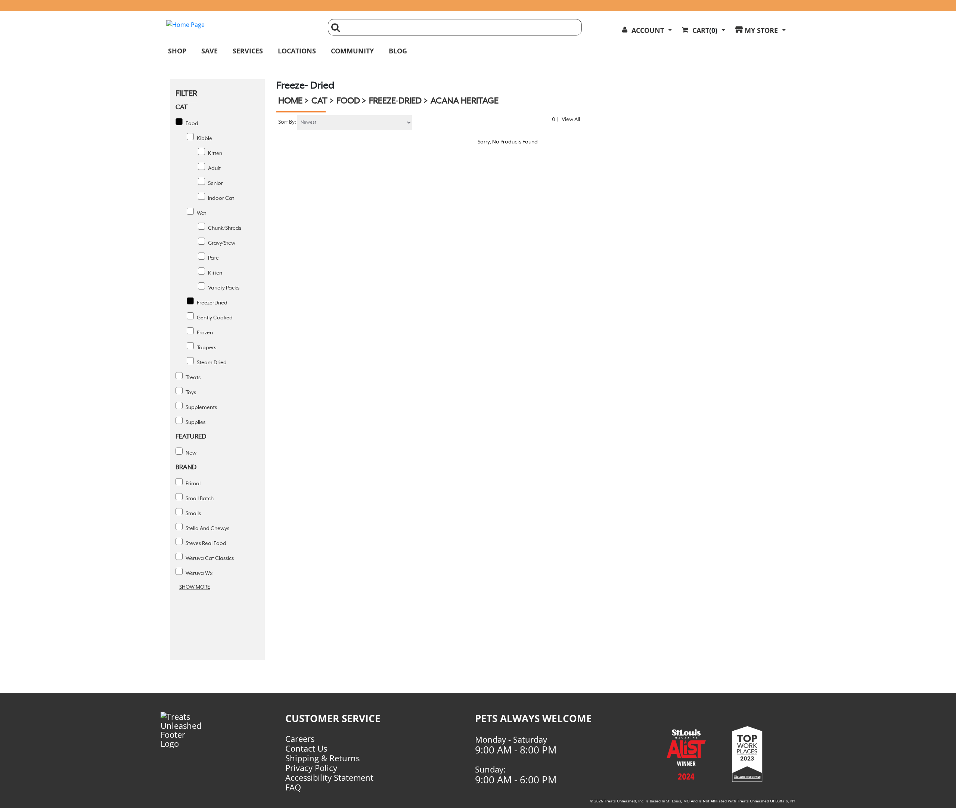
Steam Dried (211, 363)
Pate (213, 258)
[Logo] (194, 730)
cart (704, 30)
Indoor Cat (220, 198)
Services (248, 50)
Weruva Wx (198, 573)
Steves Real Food (205, 544)
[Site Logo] (241, 25)
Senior (215, 183)
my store (761, 30)
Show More (194, 587)
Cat (319, 101)
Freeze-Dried (211, 303)
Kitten (214, 154)
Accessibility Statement (329, 777)
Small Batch (199, 499)
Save (209, 50)
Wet (201, 213)
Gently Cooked (214, 318)
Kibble (204, 139)
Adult (214, 168)
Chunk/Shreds (224, 228)
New (190, 453)
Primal (192, 484)
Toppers (206, 348)
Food (191, 124)
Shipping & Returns (322, 757)
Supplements (200, 408)
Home (290, 101)
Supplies (194, 422)
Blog (398, 50)
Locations (297, 50)
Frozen (204, 333)
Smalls (192, 514)
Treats (192, 378)
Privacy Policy (311, 767)
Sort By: (287, 122)
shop (177, 50)
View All (571, 120)
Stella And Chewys (206, 529)
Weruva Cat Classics (209, 558)
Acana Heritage (465, 101)
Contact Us (306, 748)
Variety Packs (223, 288)
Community (352, 50)
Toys (190, 393)
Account (647, 30)
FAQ (293, 787)
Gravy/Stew (221, 243)
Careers (299, 738)
